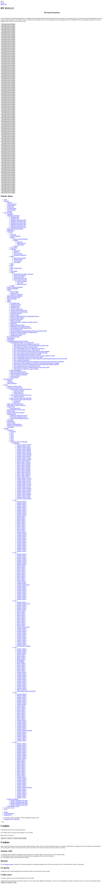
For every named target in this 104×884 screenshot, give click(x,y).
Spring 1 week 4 (21, 526)
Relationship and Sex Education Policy (20, 326)
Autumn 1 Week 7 (21, 543)
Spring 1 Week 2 (21, 529)
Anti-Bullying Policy (15, 304)
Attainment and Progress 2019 (18, 223)
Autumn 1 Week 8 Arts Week (24, 730)
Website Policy (8, 815)
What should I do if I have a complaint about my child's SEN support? (32, 367)
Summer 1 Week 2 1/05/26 (24, 457)
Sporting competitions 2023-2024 (19, 803)
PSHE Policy (13, 323)
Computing (13, 234)
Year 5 (12, 438)
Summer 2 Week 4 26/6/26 (24, 447)
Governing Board (11, 208)
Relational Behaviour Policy (17, 325)
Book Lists (20, 242)
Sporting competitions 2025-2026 (19, 800)
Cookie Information (9, 813)
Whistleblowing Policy (16, 335)
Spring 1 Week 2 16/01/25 (23, 475)
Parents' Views (11, 406)
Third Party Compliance (16, 294)
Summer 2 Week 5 (21, 501)
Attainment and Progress (13, 215)
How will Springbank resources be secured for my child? (28, 357)
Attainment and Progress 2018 (18, 224)
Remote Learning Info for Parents (15, 412)
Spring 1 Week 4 (21, 576)
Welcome (9, 202)
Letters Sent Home (12, 383)
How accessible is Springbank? (22, 360)
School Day (10, 420)
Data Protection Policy (16, 313)
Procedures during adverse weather (16, 409)
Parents (6, 385)
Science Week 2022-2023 (20, 278)
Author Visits (20, 245)
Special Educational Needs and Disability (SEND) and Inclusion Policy (28, 331)
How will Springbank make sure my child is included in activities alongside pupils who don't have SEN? (40, 358)
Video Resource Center (13, 806)
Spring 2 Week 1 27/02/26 (23, 468)
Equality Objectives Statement (15, 287)
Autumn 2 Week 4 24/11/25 (24, 482)
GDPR (9, 290)
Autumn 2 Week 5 (21, 535)
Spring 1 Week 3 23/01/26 (23, 473)
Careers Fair (20, 282)
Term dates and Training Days (15, 425)
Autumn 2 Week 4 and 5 (23, 584)
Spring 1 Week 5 (21, 525)
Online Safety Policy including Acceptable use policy (24, 322)
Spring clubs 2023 (18, 392)
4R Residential (20, 662)
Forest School (13, 247)
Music (12, 265)
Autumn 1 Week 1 (21, 644)
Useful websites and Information (18, 374)
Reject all (3, 838)
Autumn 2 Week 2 (21, 539)
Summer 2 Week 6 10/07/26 (24, 444)
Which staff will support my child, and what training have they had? (31, 345)
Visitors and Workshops (20, 275)
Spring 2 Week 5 (21, 516)
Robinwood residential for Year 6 (18, 415)
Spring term (17, 402)
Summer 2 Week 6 (21, 743)
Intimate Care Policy (15, 320)
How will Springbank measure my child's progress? (27, 350)
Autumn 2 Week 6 (21, 533)
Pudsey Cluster (11, 411)
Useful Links (10, 427)
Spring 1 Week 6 (21, 523)
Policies (9, 301)
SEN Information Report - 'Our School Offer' (22, 342)
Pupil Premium (11, 338)
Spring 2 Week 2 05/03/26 (23, 466)
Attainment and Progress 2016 (18, 227)
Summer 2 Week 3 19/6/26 (24, 449)
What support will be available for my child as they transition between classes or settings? (36, 363)
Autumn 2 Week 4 (21, 536)
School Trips (17, 250)
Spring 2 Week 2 (21, 520)
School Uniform (11, 422)
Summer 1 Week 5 (21, 508)
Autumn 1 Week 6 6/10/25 (24, 491)
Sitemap (6, 812)
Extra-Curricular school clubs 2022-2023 (20, 389)
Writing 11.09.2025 (22, 689)
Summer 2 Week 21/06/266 (24, 450)
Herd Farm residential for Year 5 (18, 417)
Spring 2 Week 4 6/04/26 (23, 460)
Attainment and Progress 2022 (18, 221)
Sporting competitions (12, 799)
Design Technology (15, 236)
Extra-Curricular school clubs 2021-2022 (20, 395)
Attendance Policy (15, 307)
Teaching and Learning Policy (18, 333)
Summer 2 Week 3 (21, 504)
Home (5, 199)
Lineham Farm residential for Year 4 (19, 418)
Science (12, 272)
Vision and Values (11, 204)
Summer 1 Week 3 (21, 511)
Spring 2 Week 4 (21, 517)
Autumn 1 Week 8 (21, 542)
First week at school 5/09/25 (24, 498)
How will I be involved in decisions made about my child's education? (32, 351)
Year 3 (12, 436)
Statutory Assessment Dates (14, 424)
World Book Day (21, 243)
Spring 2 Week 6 (21, 565)
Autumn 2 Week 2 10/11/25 (24, 485)
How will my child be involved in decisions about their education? (31, 352)
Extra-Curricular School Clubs (15, 387)
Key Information (8, 212)
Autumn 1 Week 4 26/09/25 (24, 494)
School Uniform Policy (16, 329)
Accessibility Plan (15, 303)
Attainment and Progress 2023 (18, 220)
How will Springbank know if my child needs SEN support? (29, 348)
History (12, 256)
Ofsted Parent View (15, 408)
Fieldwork (16, 252)
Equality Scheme (14, 315)
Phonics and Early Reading (21, 239)
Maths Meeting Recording (23, 646)
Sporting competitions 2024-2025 (19, 802)
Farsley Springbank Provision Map (19, 373)
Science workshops (22, 281)
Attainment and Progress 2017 (18, 226)
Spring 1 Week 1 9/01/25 (23, 476)
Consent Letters (14, 293)
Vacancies (9, 211)
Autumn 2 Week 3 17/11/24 (24, 484)
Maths (12, 263)
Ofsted (9, 300)
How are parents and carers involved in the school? (27, 366)
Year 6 (12, 440)
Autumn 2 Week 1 (21, 541)
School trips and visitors (20, 258)
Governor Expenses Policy (17, 317)
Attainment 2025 (14, 217)
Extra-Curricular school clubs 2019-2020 (20, 399)
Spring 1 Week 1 (21, 530)
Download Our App (9, 807)
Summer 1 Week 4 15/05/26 (24, 455)
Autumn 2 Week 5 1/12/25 (24, 481)
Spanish (12, 285)
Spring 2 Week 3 (21, 519)
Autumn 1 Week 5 (21, 546)
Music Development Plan (13, 297)
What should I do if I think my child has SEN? (25, 347)
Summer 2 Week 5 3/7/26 (23, 446)
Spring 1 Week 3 (21, 527)
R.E (11, 269)
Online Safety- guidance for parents (16, 405)
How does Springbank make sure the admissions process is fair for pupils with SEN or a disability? (39, 361)
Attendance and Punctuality (14, 386)
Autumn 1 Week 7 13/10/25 (24, 490)
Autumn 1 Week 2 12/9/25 (24, 497)
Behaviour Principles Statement (15, 228)
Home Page (4, 4)
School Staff (10, 207)
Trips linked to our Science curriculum (23, 274)
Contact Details (11, 205)
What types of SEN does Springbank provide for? (26, 344)
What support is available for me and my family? (26, 368)
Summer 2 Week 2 (21, 555)
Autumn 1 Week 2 (21, 549)
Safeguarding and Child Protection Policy (21, 328)
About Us (6, 201)
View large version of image (8, 24)
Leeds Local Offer (15, 376)
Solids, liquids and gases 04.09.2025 (26, 691)
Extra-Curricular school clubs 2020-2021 (20, 398)
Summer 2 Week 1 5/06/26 (24, 452)
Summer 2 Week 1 (21, 507)
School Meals (10, 421)
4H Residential (21, 660)
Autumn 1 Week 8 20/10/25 (24, 488)
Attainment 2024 (14, 218)
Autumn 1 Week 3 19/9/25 (24, 495)
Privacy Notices (14, 291)
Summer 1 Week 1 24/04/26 (24, 459)
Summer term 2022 (18, 396)
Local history (17, 262)
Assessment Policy (15, 306)
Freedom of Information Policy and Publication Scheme (24, 316)
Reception (13, 431)
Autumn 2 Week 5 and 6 (23, 627)
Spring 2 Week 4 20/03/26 (23, 463)
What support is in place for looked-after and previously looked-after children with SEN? (36, 364)
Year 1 (12, 433)
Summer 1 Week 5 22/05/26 (24, 453)
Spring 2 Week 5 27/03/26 (23, 462)
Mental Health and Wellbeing (14, 296)
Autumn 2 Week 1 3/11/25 (23, 487)
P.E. (11, 266)
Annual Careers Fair (19, 277)
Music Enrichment (12, 298)
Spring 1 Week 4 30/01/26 (23, 472)
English (12, 237)
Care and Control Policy (16, 309)
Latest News (10, 382)
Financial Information (12, 288)
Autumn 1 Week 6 (21, 545)
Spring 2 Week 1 (21, 522)
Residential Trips (11, 414)
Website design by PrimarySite (12, 819)
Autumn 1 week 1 (21, 551)
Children (6, 428)
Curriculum (10, 231)
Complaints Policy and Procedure (19, 312)
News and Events (8, 379)
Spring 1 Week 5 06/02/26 (23, 471)
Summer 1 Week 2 (21, 506)
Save (15, 882)
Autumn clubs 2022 (19, 390)
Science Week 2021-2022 (20, 280)
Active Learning (18, 253)
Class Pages (10, 430)
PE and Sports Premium (13, 336)
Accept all (9, 838)
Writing (15, 246)
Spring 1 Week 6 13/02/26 (23, 469)
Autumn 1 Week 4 (21, 548)
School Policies (14, 377)
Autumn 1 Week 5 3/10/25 (24, 492)
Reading (16, 240)
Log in (2, 2)
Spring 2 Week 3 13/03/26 (23, 465)
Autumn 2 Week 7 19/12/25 (24, 478)
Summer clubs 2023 (19, 393)
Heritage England (18, 259)
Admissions (10, 214)
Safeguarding (13, 271)
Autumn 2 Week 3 (21, 538)
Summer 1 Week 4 (21, 510)
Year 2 (12, 434)
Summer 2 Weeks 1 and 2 (23, 603)
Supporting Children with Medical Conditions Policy (23, 332)
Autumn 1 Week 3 (21, 597)
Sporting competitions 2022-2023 (19, 805)
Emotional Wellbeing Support (18, 371)
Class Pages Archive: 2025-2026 (18, 441)
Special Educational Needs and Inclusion (17, 341)
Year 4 (12, 437)
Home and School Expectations (15, 403)
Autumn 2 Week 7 (21, 532)
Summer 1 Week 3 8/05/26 (24, 456)
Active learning (18, 261)
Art (11, 233)
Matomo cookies (9, 864)
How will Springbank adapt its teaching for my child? (27, 354)
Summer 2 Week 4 (21, 503)
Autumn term (17, 401)
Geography (13, 249)
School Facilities (11, 210)
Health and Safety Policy (16, 319)
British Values (10, 230)
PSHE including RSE (16, 268)
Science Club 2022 (22, 284)
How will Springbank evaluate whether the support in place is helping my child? (34, 355)
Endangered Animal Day (20, 255)
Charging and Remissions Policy (18, 310)
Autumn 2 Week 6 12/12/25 (24, 479)
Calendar (9, 380)
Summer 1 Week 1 (21, 514)
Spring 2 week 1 (21, 571)
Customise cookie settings (20, 838)
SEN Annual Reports (15, 370)
